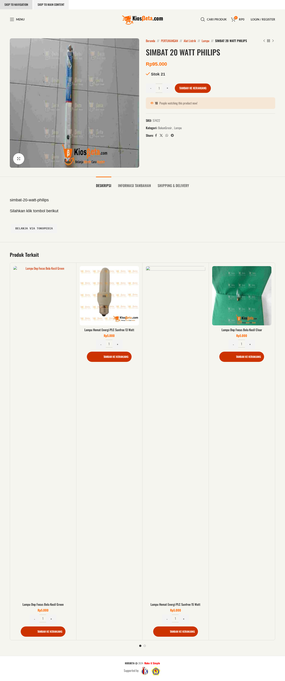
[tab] (103, 183)
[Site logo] (142, 18)
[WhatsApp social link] (166, 135)
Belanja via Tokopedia (34, 228)
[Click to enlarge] (18, 158)
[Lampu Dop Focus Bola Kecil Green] (43, 433)
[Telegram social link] (172, 135)
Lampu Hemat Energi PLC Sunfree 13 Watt (109, 329)
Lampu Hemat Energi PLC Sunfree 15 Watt (175, 604)
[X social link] (161, 135)
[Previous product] (264, 41)
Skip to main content (51, 4)
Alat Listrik (190, 40)
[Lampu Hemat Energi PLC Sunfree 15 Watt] (175, 433)
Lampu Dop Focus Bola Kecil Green (43, 604)
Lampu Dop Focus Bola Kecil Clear (242, 329)
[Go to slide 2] (145, 646)
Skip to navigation (16, 4)
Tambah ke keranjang (192, 88)
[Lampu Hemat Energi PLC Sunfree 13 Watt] (109, 296)
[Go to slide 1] (140, 646)
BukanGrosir (165, 127)
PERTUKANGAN (169, 40)
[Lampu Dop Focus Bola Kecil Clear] (242, 296)
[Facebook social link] (156, 135)
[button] (43, 631)
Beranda (150, 40)
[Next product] (273, 41)
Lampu (205, 40)
